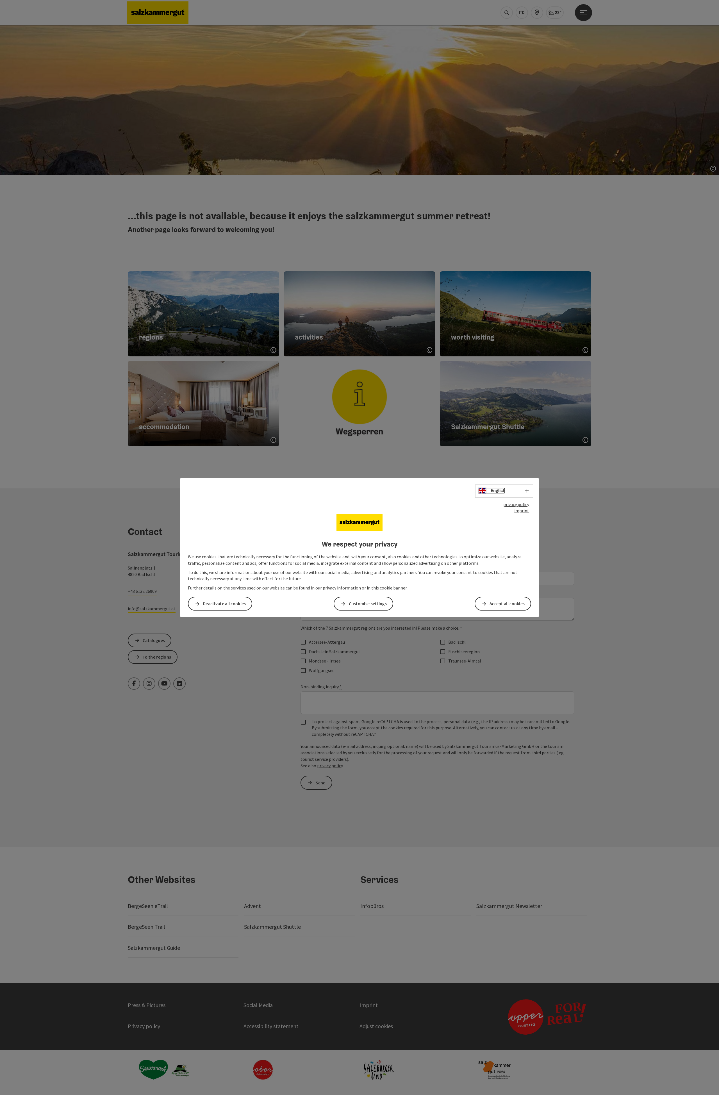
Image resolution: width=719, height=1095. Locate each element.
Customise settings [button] (368, 603)
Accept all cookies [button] (507, 603)
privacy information (342, 588)
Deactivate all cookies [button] (224, 603)
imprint (521, 510)
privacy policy (516, 504)
